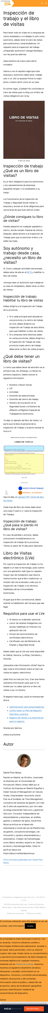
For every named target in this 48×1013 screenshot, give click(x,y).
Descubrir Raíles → (34, 1009)
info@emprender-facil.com (23, 897)
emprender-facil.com (19, 904)
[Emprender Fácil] (7, 3)
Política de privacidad (15, 913)
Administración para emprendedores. (26, 707)
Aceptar (30, 926)
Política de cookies (33, 913)
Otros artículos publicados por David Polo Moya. (23, 861)
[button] (46, 3)
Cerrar (3, 1000)
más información (16, 926)
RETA (29, 272)
